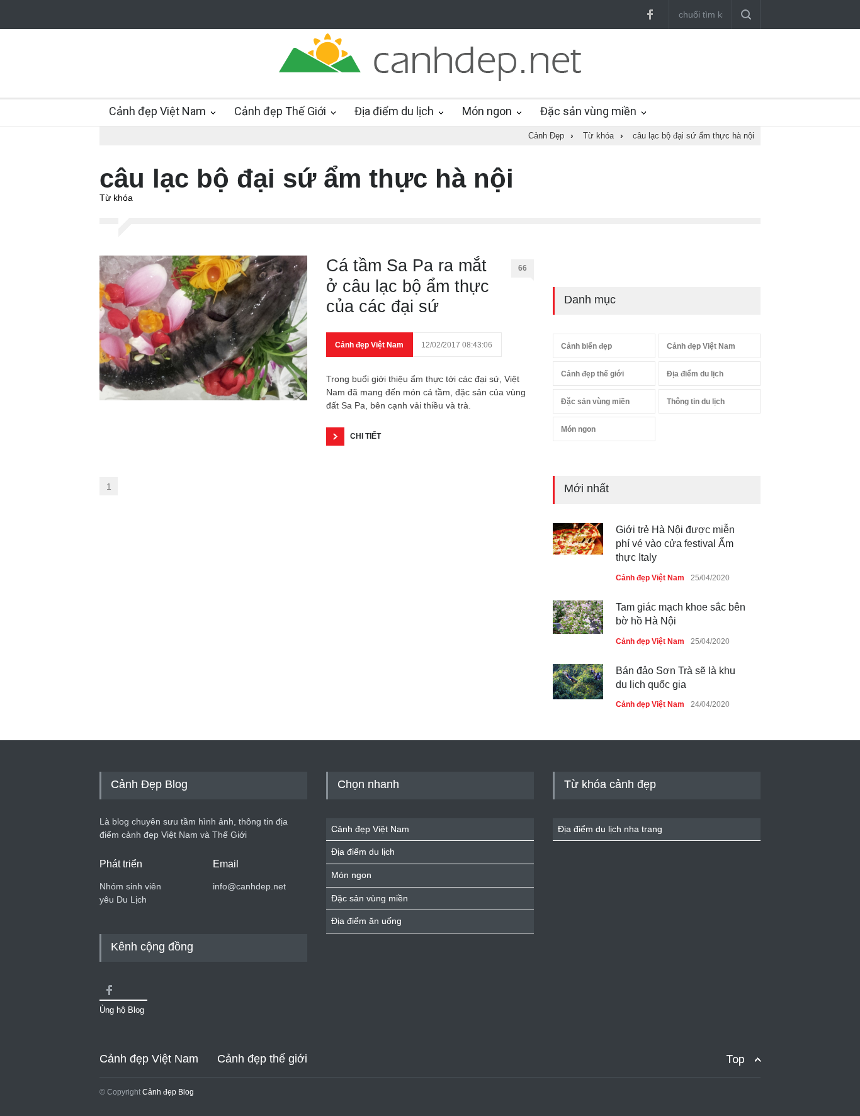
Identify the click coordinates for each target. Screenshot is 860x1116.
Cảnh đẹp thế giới (592, 373)
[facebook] (649, 14)
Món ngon (487, 111)
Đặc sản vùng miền (588, 111)
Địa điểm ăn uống (366, 921)
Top (735, 1059)
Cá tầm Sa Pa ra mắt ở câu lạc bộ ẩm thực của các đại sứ (407, 286)
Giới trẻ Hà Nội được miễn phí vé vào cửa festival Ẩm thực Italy (675, 543)
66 (522, 268)
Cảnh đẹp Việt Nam (157, 111)
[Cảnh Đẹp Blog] (430, 78)
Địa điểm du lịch (394, 111)
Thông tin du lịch (696, 401)
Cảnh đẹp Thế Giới (280, 111)
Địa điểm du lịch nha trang (610, 829)
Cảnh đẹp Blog (168, 1092)
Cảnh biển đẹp (586, 346)
